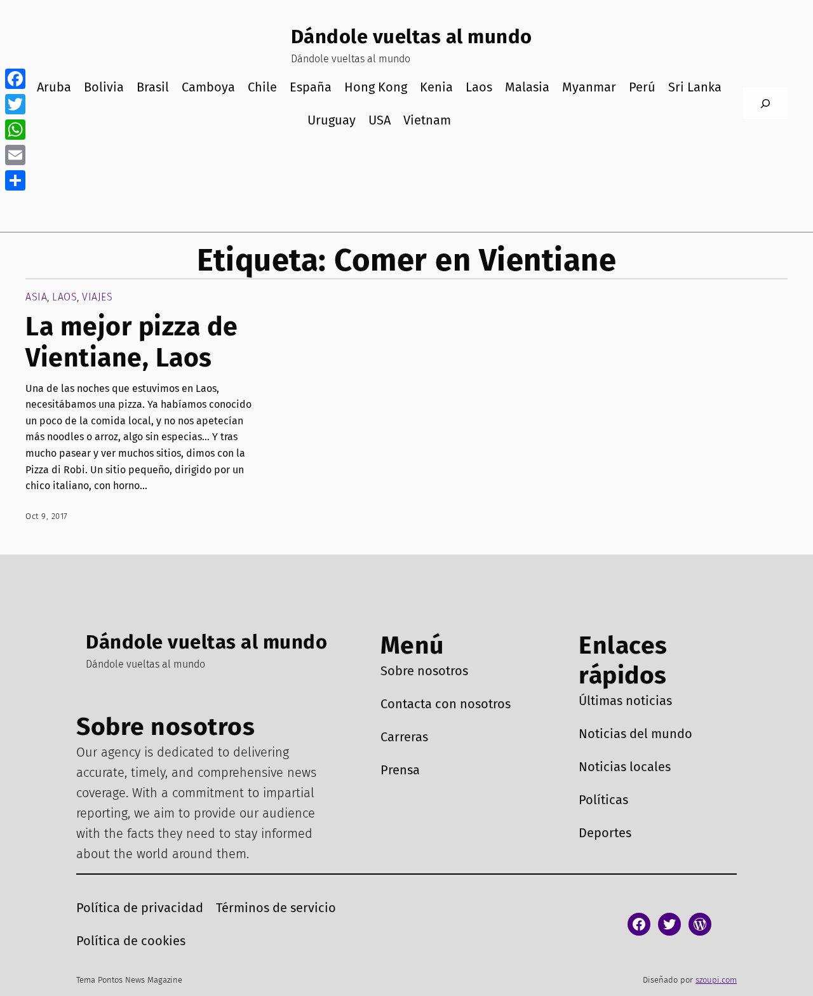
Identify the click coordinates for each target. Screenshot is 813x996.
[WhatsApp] (15, 129)
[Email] (15, 155)
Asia (36, 297)
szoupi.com (716, 980)
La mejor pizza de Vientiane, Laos (131, 342)
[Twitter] (15, 104)
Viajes (97, 297)
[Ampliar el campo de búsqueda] (765, 103)
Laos (64, 297)
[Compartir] (15, 180)
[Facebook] (15, 78)
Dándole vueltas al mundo (411, 36)
